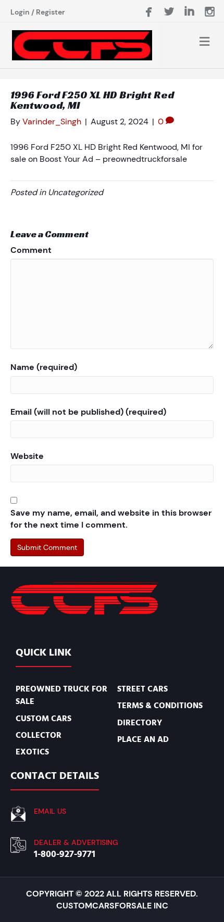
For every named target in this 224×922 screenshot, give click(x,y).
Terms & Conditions (160, 705)
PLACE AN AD (143, 739)
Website (27, 456)
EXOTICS (32, 752)
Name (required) (43, 367)
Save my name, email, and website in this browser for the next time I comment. (110, 518)
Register (50, 12)
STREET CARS (142, 689)
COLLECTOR (38, 735)
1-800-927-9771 (64, 854)
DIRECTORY (139, 722)
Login (20, 12)
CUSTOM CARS (43, 718)
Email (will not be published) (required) (88, 411)
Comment (31, 250)
